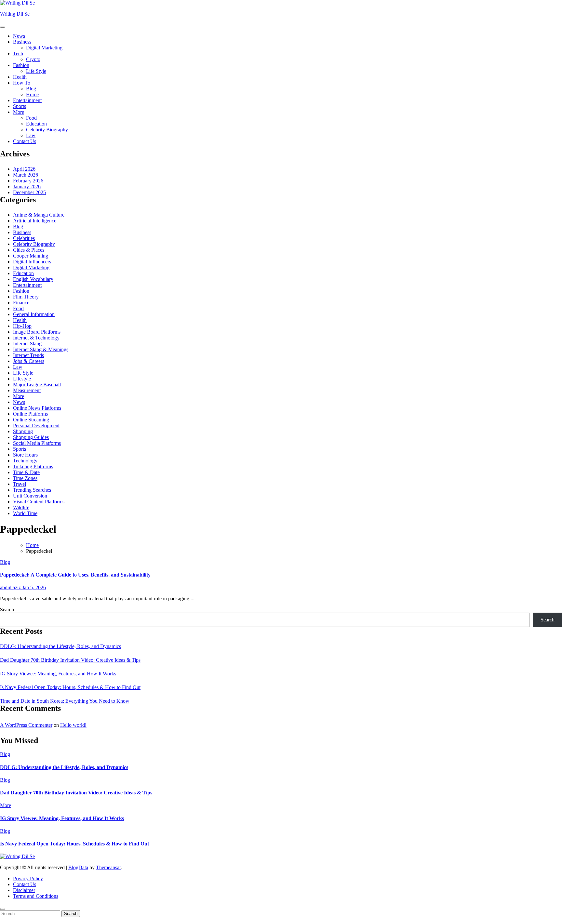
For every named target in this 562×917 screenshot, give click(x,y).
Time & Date (26, 472)
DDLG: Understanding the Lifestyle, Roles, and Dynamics (60, 646)
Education (36, 123)
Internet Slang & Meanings (40, 349)
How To (21, 83)
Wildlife (21, 507)
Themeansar (108, 867)
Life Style (36, 71)
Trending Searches (32, 490)
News (19, 36)
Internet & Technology (36, 337)
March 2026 (25, 175)
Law (30, 135)
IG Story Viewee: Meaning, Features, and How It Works (58, 673)
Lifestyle (22, 378)
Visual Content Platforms (38, 501)
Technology (25, 460)
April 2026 (24, 169)
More (18, 112)
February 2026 (28, 180)
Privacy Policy (28, 878)
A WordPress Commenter (26, 725)
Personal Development (36, 425)
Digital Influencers (32, 261)
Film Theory (26, 296)
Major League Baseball (37, 384)
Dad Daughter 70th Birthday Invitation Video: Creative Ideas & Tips (70, 660)
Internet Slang (27, 343)
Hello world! (73, 725)
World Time (25, 513)
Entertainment (27, 100)
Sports (19, 106)
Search (7, 609)
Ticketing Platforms (33, 466)
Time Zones (25, 478)
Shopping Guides (31, 437)
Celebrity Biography (47, 129)
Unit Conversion (30, 495)
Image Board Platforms (36, 332)
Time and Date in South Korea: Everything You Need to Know (64, 701)
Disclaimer (24, 890)
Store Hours (25, 455)
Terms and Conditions (35, 896)
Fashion (21, 65)
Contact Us (24, 141)
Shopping (23, 431)
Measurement (27, 390)
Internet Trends (28, 355)
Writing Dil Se (15, 14)
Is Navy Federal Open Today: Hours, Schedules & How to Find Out (70, 687)
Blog (31, 88)
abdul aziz (11, 587)
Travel (19, 484)
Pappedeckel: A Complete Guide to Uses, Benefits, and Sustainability (75, 575)
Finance (21, 302)
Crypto (33, 59)
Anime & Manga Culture (38, 215)
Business (22, 42)
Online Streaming (31, 419)
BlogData (78, 867)
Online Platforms (30, 414)
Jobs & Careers (28, 361)
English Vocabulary (33, 279)
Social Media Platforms (37, 443)
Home (32, 94)
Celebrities (24, 238)
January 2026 (27, 186)
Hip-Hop (22, 326)
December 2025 (29, 192)
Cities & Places (28, 250)
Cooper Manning (30, 256)
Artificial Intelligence (34, 220)
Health (20, 77)
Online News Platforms (37, 408)
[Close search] (2, 909)
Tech (18, 53)
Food (31, 118)
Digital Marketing (44, 47)
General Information (34, 314)
